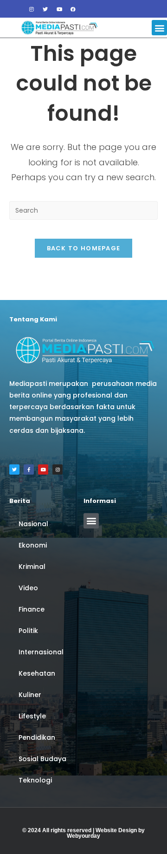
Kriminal (32, 566)
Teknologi (35, 780)
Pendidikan (37, 737)
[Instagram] (31, 9)
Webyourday (83, 836)
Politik (28, 630)
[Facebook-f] (29, 469)
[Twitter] (45, 9)
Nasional (33, 523)
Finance (32, 609)
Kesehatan (37, 673)
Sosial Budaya (42, 758)
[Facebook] (73, 9)
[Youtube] (59, 9)
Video (28, 588)
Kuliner (30, 694)
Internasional (41, 652)
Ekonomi (33, 545)
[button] (159, 27)
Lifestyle (32, 716)
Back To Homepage (84, 248)
